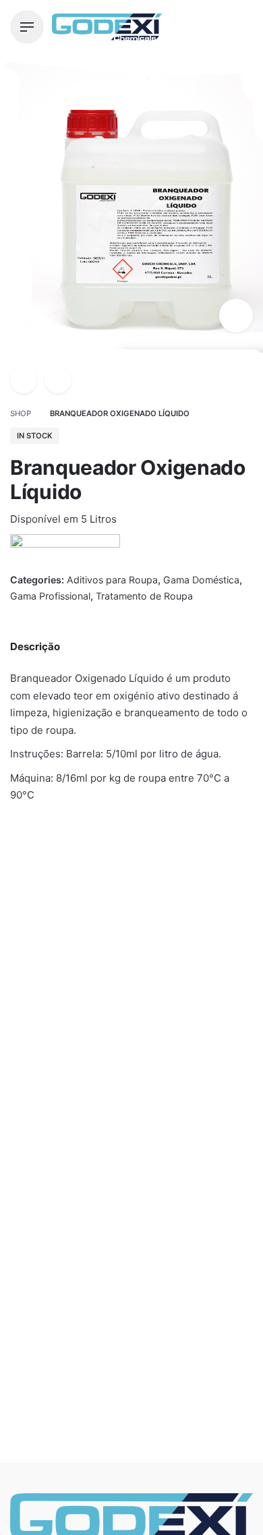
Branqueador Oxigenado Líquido (138, 1486)
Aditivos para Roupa (120, 1500)
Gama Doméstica (201, 579)
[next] (58, 379)
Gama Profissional (50, 596)
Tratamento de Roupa (144, 596)
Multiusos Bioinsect (58, 1065)
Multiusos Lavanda (183, 1065)
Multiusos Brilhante (53, 1049)
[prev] (23, 379)
